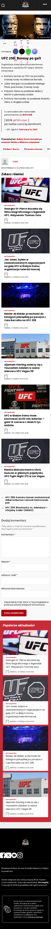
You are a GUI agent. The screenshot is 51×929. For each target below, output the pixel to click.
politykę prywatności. (35, 917)
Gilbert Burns (12, 149)
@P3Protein (20, 120)
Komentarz (8, 534)
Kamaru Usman (34, 149)
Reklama (37, 868)
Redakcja (5, 868)
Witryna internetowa (12, 588)
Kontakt (28, 868)
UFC (4, 44)
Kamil (15, 161)
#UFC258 (27, 114)
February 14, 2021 (28, 129)
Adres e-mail (9, 575)
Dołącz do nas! (18, 868)
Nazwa (5, 562)
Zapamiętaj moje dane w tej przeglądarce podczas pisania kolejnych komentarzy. (26, 603)
